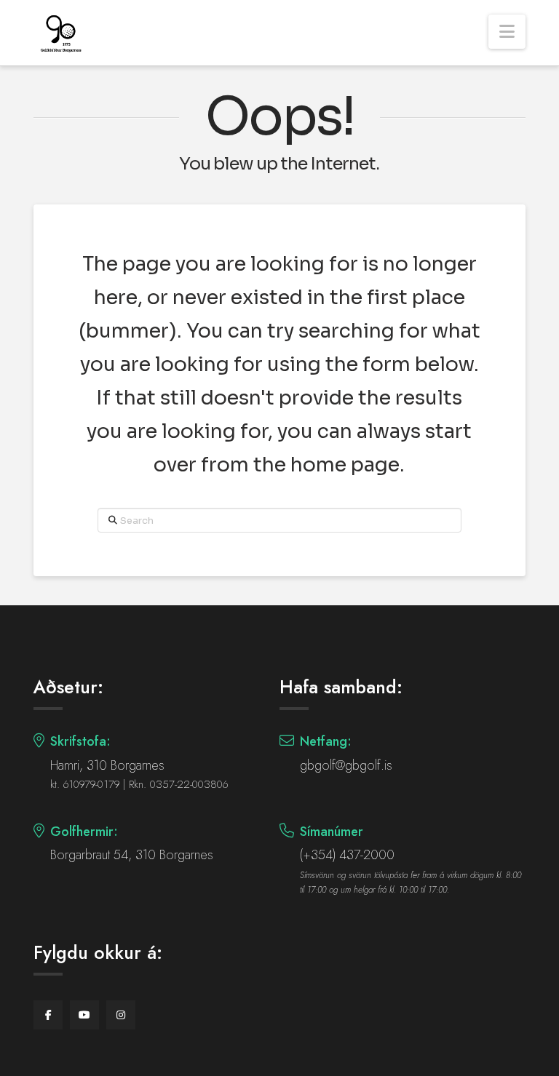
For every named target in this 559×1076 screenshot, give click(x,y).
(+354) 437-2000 (347, 854)
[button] (507, 32)
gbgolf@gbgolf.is (346, 765)
